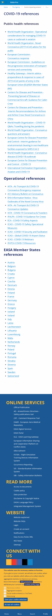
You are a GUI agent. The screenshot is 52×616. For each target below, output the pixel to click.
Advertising (11, 596)
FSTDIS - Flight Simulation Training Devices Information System (26, 457)
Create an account (21, 529)
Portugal (12, 353)
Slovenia (12, 364)
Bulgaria (12, 270)
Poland (11, 349)
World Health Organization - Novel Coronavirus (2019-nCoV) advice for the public (27, 47)
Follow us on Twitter (24, 562)
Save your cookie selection (16, 599)
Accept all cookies (12, 604)
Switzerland (13, 375)
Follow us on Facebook (19, 562)
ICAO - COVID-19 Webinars (21, 239)
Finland (11, 292)
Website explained (21, 517)
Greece (11, 304)
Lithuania (12, 330)
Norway (11, 345)
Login (16, 525)
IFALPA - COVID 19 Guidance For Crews (27, 216)
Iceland (11, 311)
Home (6, 7)
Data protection (20, 494)
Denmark (12, 285)
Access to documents (23, 486)
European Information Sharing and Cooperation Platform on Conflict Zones (27, 444)
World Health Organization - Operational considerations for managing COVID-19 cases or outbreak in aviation (27, 35)
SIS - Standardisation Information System (28, 470)
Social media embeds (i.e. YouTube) (19, 593)
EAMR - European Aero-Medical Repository (27, 423)
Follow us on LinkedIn (30, 562)
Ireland (11, 315)
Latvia (10, 322)
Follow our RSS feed (8, 562)
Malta (10, 338)
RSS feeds (18, 541)
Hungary (12, 307)
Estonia (11, 288)
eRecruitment (19, 451)
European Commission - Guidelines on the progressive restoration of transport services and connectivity (27, 66)
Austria (11, 262)
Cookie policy (19, 490)
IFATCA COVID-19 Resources (22, 243)
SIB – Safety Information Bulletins (28, 475)
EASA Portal (18, 433)
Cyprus (11, 277)
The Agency (16, 7)
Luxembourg (14, 334)
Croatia (11, 273)
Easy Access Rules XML (23, 537)
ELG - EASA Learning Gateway (26, 437)
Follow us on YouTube (14, 562)
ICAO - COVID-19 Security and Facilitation (27, 231)
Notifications (19, 533)
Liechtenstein (14, 326)
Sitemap (17, 544)
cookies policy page (32, 584)
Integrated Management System (27, 506)
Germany (12, 300)
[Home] (6, 612)
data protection (26, 582)
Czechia (11, 281)
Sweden (11, 372)
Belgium (12, 266)
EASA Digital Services (22, 429)
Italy (10, 319)
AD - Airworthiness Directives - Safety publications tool (27, 412)
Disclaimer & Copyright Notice (26, 498)
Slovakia (11, 360)
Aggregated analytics (14, 591)
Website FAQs (19, 521)
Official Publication (22, 407)
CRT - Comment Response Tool (27, 418)
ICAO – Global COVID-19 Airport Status (26, 235)
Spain (10, 368)
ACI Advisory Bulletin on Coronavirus (25, 193)
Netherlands (14, 341)
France (11, 296)
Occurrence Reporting (23, 464)
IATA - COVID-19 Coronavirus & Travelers (27, 212)
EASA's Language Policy (23, 502)
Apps (49, 2)
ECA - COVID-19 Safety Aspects (23, 220)
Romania (12, 357)
